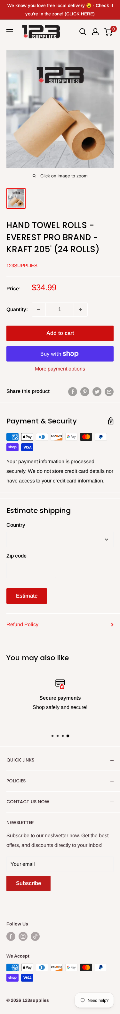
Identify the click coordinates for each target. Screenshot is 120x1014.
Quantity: (17, 309)
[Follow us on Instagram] (23, 936)
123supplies (21, 265)
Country (15, 525)
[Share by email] (109, 391)
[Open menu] (9, 31)
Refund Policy (22, 624)
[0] (108, 32)
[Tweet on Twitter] (96, 391)
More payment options (60, 368)
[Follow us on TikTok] (35, 936)
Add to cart (60, 333)
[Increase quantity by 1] (80, 309)
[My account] (95, 31)
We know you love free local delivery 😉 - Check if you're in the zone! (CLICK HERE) (60, 9)
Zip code (16, 555)
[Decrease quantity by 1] (38, 309)
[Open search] (82, 31)
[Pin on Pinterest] (84, 391)
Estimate (26, 596)
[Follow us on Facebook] (10, 936)
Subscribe (28, 883)
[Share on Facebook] (72, 391)
